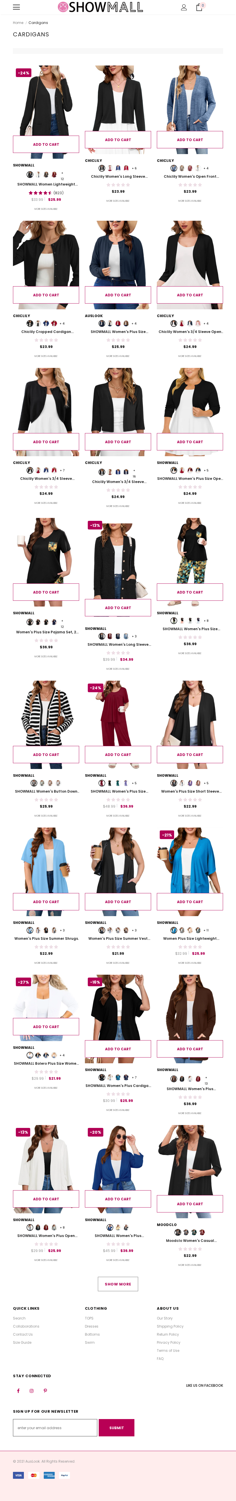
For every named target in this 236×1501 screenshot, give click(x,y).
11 (206, 930)
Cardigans (38, 22)
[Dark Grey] (126, 1227)
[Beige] (118, 1227)
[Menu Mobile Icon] (16, 7)
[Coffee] (126, 323)
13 (206, 1077)
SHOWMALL (24, 165)
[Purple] (190, 783)
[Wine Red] (190, 470)
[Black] (30, 174)
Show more (118, 1284)
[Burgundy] (110, 636)
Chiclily (93, 160)
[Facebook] (18, 1390)
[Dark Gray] (186, 1232)
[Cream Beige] (190, 930)
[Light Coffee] (198, 783)
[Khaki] (182, 168)
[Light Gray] (54, 930)
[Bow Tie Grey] (46, 622)
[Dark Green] (194, 1232)
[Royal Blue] (118, 168)
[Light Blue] (126, 636)
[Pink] (198, 323)
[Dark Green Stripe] (42, 783)
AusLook (94, 315)
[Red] (54, 174)
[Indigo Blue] (118, 783)
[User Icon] (184, 7)
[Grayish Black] (102, 636)
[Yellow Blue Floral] (30, 622)
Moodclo (167, 1224)
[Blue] (174, 168)
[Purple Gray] (126, 783)
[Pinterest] (45, 1390)
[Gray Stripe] (58, 783)
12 (62, 173)
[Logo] (101, 6)
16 (134, 470)
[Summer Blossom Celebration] (38, 622)
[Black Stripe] (34, 783)
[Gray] (182, 930)
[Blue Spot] (54, 622)
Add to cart (46, 144)
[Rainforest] (198, 930)
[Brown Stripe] (50, 783)
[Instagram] (31, 1390)
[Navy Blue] (190, 323)
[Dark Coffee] (46, 174)
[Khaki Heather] (54, 1055)
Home (18, 22)
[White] (38, 174)
